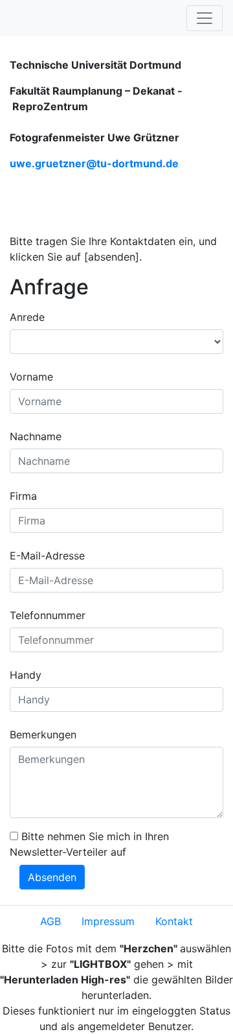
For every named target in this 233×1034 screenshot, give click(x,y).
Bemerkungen (43, 734)
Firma (23, 495)
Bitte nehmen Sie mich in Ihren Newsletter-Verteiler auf (89, 844)
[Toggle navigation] (204, 18)
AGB (50, 921)
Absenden (52, 877)
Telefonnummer (47, 615)
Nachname (35, 436)
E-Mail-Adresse (47, 555)
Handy (25, 674)
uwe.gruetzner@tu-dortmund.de (94, 163)
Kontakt (174, 921)
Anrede (27, 317)
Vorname (31, 376)
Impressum (108, 921)
